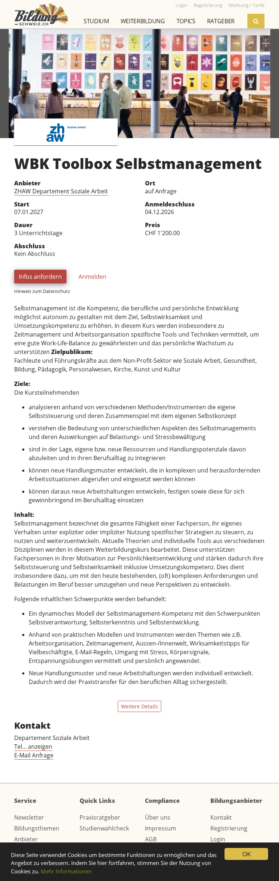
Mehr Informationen (66, 871)
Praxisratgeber (100, 817)
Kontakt (221, 817)
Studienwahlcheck (104, 828)
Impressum (160, 828)
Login (217, 839)
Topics (186, 21)
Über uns (157, 817)
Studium (96, 21)
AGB (151, 839)
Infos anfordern (40, 277)
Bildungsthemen (36, 828)
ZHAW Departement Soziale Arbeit (61, 191)
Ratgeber (221, 21)
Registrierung (228, 828)
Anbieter (26, 839)
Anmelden (92, 277)
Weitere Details (139, 706)
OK (246, 854)
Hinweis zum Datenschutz (42, 291)
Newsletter (29, 817)
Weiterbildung (143, 21)
